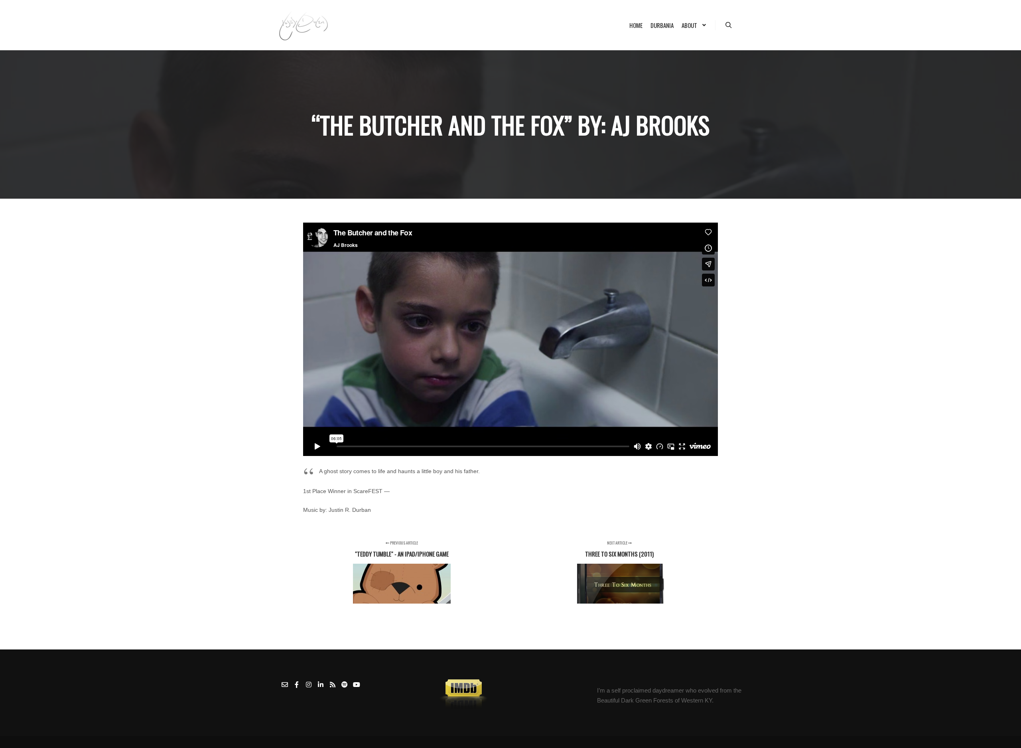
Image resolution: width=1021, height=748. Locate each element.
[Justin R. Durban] (303, 25)
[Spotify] (344, 684)
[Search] (728, 25)
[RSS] (332, 684)
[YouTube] (356, 684)
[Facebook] (297, 684)
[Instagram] (309, 684)
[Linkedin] (320, 684)
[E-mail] (285, 684)
